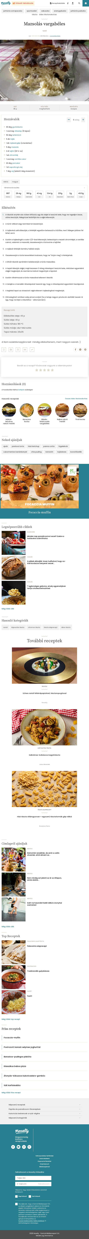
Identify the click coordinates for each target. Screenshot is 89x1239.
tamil (45, 31)
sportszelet (32, 11)
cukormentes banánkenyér (15, 452)
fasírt (29, 991)
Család (30, 557)
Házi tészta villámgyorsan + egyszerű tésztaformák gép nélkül (44, 817)
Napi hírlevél (22, 1196)
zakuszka (45, 11)
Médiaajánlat (44, 1167)
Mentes (29, 849)
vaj (12, 171)
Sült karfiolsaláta (12, 1085)
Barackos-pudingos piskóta (17, 1056)
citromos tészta (34, 627)
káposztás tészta (17, 627)
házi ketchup (33, 446)
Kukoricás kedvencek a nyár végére (24, 1113)
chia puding (36, 452)
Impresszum (44, 1164)
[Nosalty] (6, 3)
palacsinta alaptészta (35, 941)
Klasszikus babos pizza (15, 1066)
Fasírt (29, 996)
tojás (12, 139)
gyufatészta (17, 127)
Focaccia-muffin (12, 1037)
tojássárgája (15, 143)
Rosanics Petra (44, 826)
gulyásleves (31, 966)
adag (77, 120)
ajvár (5, 446)
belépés (21, 390)
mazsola (14, 147)
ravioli (5, 627)
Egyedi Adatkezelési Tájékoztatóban (31, 1221)
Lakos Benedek (44, 764)
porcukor (16, 163)
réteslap (18, 131)
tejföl (12, 151)
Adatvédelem (44, 1159)
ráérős (5, 182)
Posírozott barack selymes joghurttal (22, 1047)
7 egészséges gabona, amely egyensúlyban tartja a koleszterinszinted (46, 587)
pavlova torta (18, 446)
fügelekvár (63, 446)
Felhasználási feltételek (45, 1156)
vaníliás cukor (20, 159)
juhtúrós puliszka (78, 11)
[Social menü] (67, 3)
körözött (49, 452)
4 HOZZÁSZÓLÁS (55, 36)
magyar (15, 182)
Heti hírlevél (36, 1196)
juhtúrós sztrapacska (12, 11)
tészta (34, 14)
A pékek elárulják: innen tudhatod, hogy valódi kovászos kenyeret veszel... (46, 562)
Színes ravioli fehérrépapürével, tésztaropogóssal (44, 693)
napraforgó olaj (15, 167)
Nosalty (44, 703)
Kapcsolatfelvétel (44, 1161)
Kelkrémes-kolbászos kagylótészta (44, 755)
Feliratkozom (44, 1184)
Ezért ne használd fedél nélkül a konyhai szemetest (44, 904)
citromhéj (14, 155)
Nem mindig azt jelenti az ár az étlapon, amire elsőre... (44, 879)
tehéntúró (16, 135)
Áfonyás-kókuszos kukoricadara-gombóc (24, 1075)
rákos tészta (65, 627)
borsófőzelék (76, 452)
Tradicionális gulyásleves (38, 971)
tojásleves (61, 452)
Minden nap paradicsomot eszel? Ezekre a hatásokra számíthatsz (45, 537)
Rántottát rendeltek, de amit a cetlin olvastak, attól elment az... (43, 854)
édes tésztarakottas (48, 14)
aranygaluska (60, 11)
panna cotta (48, 446)
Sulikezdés (31, 532)
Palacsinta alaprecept (37, 946)
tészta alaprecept (50, 627)
